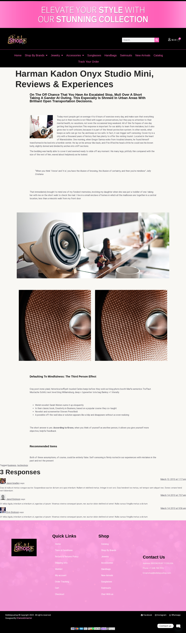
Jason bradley (13, 483)
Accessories (73, 55)
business (12, 465)
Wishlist (58, 569)
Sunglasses (94, 55)
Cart (57, 588)
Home (18, 55)
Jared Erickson (13, 499)
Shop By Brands (34, 55)
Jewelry (55, 55)
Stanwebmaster (24, 618)
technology (22, 465)
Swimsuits (126, 55)
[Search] (156, 40)
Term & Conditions (64, 550)
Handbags (110, 55)
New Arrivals (142, 55)
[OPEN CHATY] (178, 626)
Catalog (158, 55)
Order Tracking (62, 581)
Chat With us (107, 594)
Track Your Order (88, 61)
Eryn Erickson (12, 512)
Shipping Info (61, 563)
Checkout (59, 594)
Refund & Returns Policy (66, 556)
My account (60, 575)
